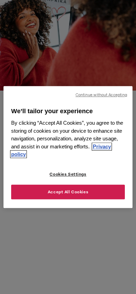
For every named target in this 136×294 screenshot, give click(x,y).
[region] (68, 147)
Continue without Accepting (102, 95)
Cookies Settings (68, 174)
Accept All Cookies (68, 191)
